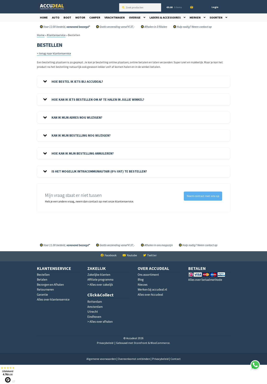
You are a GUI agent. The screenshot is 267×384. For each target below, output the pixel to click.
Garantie (42, 295)
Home (44, 17)
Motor (80, 17)
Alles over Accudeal (150, 295)
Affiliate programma (100, 280)
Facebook (110, 255)
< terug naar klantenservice (54, 53)
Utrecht (92, 312)
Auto (55, 17)
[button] (133, 81)
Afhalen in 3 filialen (155, 26)
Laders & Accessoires (165, 17)
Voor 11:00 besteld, (66, 26)
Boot (67, 17)
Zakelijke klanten (98, 275)
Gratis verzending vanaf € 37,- (117, 26)
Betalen (42, 280)
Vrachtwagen (114, 17)
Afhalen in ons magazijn (158, 245)
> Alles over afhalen (100, 322)
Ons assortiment (148, 275)
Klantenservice (56, 35)
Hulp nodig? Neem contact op (194, 26)
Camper (94, 17)
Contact (176, 359)
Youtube (132, 255)
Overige (135, 17)
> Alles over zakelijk (100, 285)
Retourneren (45, 289)
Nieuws (142, 285)
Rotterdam (94, 302)
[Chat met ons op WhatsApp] (255, 365)
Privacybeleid (105, 343)
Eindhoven (94, 317)
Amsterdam (95, 307)
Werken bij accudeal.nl (152, 289)
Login (215, 7)
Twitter (152, 255)
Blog (141, 280)
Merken (195, 17)
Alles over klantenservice (53, 299)
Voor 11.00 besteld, (66, 245)
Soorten (216, 17)
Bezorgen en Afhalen (50, 285)
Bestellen (43, 275)
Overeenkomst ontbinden (134, 359)
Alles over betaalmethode (205, 280)
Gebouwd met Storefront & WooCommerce (143, 343)
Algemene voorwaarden (101, 359)
